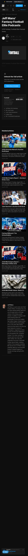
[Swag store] (11, 6)
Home (3, 14)
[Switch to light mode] (8, 6)
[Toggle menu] (25, 5)
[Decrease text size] (17, 37)
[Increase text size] (20, 36)
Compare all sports (8, 89)
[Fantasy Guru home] (3, 5)
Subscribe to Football (12, 86)
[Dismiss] (23, 550)
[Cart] (14, 6)
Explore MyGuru (18, 1)
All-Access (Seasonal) (11, 14)
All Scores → (23, 9)
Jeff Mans (7, 35)
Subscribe (19, 5)
